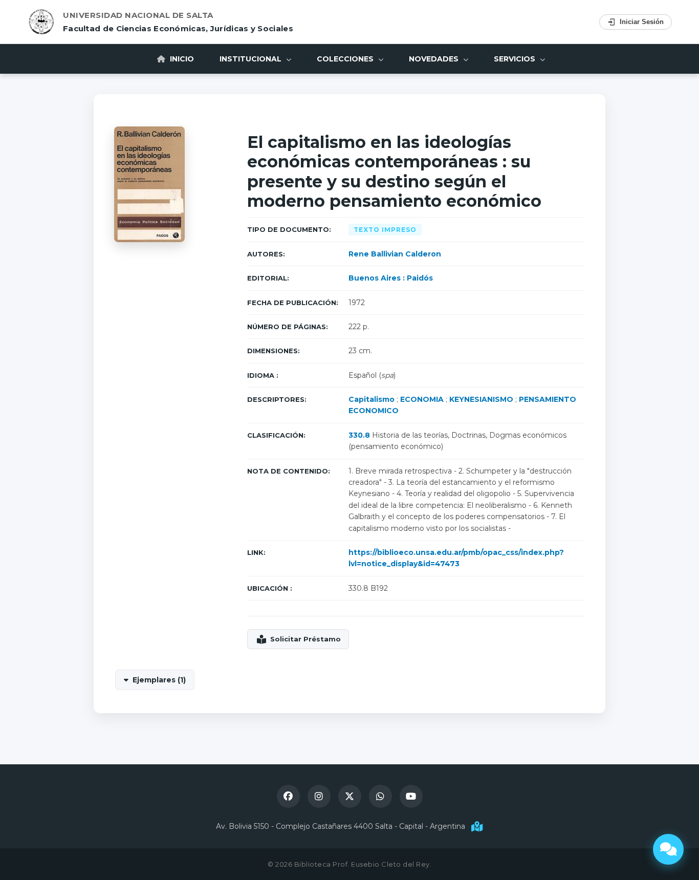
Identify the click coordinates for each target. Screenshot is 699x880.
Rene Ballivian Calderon (394, 254)
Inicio (181, 58)
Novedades (435, 58)
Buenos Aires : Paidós (390, 278)
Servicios (515, 58)
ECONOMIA (422, 399)
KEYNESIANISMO (481, 399)
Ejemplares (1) (159, 679)
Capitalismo (371, 399)
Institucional (251, 58)
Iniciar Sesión (642, 22)
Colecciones (346, 58)
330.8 (359, 435)
